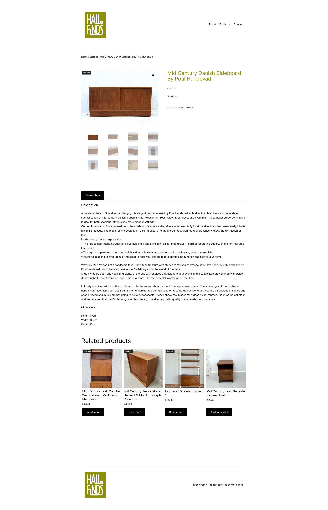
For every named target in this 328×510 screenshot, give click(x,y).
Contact (238, 24)
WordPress (237, 484)
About (212, 24)
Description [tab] (92, 195)
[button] (153, 75)
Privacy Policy (199, 484)
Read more (93, 412)
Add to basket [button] (219, 412)
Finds (222, 24)
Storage (94, 56)
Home (84, 56)
